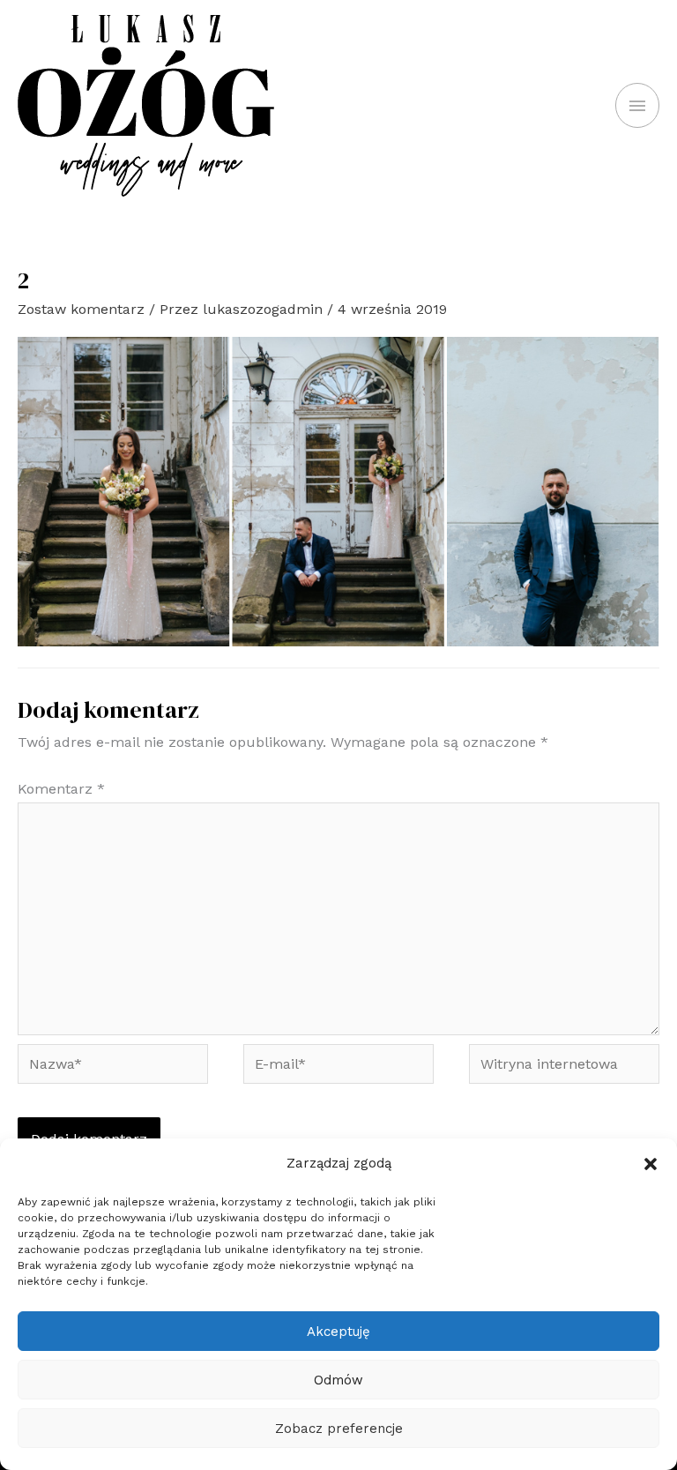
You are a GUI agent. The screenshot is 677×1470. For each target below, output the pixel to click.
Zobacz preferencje (339, 1428)
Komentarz (61, 788)
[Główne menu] (637, 105)
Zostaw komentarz (81, 309)
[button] (650, 1164)
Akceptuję (338, 1331)
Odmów (338, 1380)
